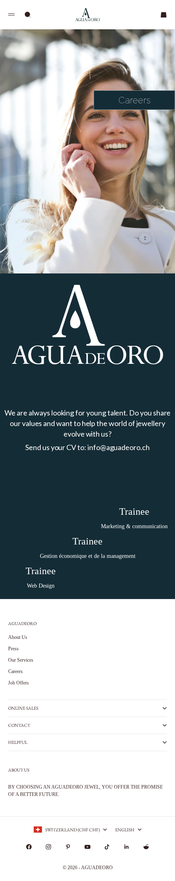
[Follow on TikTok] (107, 847)
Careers (15, 671)
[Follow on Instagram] (48, 847)
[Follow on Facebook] (29, 847)
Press (13, 648)
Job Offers (18, 683)
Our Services (20, 660)
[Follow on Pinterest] (68, 847)
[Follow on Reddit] (146, 847)
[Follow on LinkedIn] (126, 847)
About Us (17, 637)
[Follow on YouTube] (87, 847)
